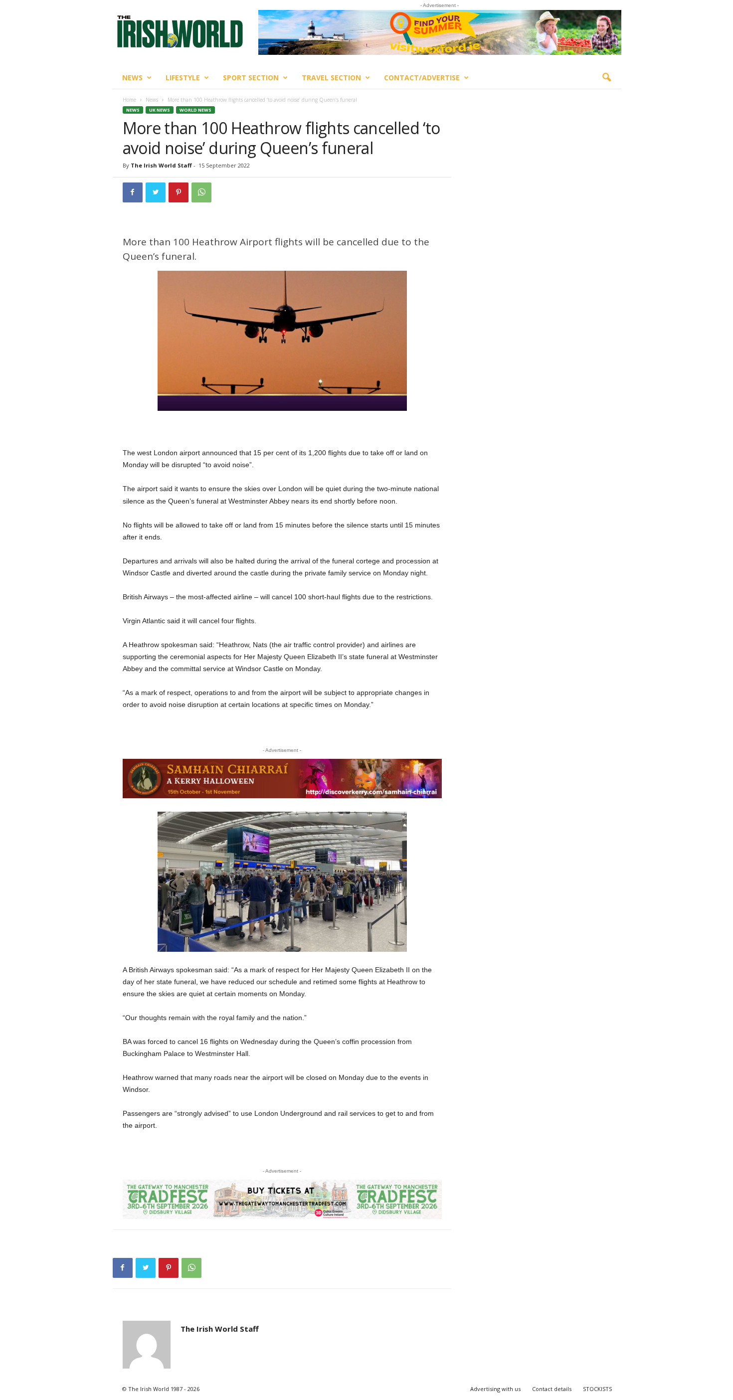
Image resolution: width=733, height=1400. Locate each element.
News (132, 77)
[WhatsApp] (201, 192)
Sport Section (251, 77)
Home (129, 99)
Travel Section (331, 77)
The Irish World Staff (161, 165)
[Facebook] (133, 192)
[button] (606, 78)
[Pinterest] (178, 192)
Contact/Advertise (422, 77)
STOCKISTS (597, 1389)
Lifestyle (183, 77)
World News (195, 110)
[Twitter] (156, 192)
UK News (159, 110)
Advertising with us (495, 1389)
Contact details (551, 1389)
